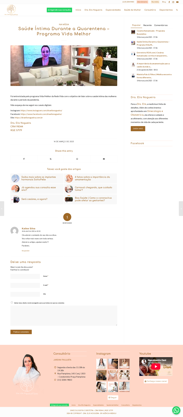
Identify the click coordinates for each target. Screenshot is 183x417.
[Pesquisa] (176, 10)
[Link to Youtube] (177, 2)
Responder (26, 251)
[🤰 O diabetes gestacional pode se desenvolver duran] (113, 364)
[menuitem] (142, 2)
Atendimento (142, 2)
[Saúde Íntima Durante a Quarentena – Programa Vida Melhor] (63, 65)
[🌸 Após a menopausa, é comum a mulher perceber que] (113, 387)
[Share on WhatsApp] (77, 159)
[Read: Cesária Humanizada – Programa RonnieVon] (133, 32)
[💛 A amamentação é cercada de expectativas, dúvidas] (101, 364)
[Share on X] (50, 159)
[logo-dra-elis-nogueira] (11, 10)
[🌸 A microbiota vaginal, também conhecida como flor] (113, 375)
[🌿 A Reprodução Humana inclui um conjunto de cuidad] (101, 375)
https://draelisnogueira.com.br (29, 117)
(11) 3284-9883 (64, 379)
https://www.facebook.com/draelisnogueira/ (41, 114)
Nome (45, 276)
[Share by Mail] (104, 159)
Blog (164, 2)
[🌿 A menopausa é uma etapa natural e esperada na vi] (124, 364)
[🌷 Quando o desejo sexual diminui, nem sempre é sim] (124, 387)
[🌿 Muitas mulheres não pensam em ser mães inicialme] (101, 387)
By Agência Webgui (108, 413)
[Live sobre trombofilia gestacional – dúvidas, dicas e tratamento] (181, 208)
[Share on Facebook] (24, 159)
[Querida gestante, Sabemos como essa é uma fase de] (124, 375)
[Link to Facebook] (169, 2)
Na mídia (155, 2)
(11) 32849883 (129, 2)
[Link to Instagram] (173, 2)
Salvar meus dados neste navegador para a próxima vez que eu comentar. (39, 303)
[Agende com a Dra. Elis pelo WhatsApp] (176, 410)
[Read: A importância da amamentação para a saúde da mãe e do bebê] (133, 64)
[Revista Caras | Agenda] (2, 208)
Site (44, 294)
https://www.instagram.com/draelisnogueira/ (41, 110)
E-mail (45, 285)
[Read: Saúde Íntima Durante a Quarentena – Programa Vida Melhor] (133, 43)
